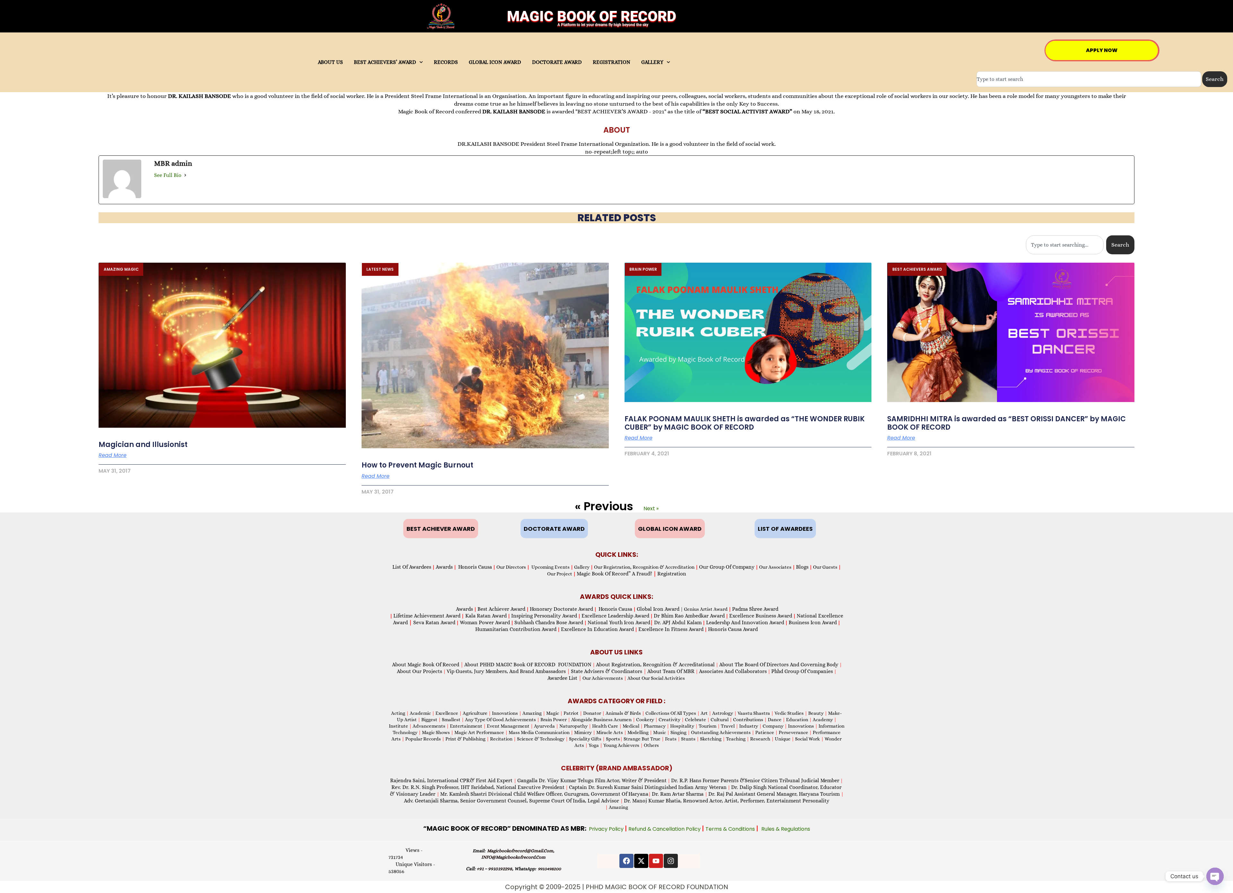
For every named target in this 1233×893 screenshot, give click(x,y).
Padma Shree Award (755, 609)
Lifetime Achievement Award (426, 616)
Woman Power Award (485, 622)
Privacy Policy (607, 829)
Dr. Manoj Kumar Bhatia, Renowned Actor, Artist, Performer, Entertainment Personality (726, 801)
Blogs (802, 567)
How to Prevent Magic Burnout (417, 465)
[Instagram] (671, 861)
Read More (113, 455)
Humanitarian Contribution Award (515, 629)
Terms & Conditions (730, 829)
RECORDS (446, 62)
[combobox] (1088, 79)
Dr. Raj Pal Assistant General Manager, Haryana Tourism (774, 794)
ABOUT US (330, 62)
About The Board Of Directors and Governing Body (778, 664)
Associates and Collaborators (733, 671)
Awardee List (564, 678)
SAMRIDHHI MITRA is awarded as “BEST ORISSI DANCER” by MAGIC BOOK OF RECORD (1006, 423)
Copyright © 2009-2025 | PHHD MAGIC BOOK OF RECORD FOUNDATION (616, 886)
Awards (444, 567)
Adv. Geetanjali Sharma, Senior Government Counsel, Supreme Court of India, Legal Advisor (512, 801)
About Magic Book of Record (427, 664)
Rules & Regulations (785, 829)
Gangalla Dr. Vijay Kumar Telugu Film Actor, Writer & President (592, 780)
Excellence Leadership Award (615, 616)
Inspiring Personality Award (544, 616)
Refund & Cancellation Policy (665, 829)
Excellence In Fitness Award (671, 629)
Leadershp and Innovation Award (745, 622)
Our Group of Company (727, 567)
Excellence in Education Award (597, 629)
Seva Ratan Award (433, 622)
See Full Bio (167, 175)
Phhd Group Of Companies (802, 671)
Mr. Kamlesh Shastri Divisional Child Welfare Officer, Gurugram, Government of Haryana (544, 794)
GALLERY (652, 62)
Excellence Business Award (760, 616)
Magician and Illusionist (143, 445)
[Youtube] (656, 861)
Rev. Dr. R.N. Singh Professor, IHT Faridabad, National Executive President (477, 787)
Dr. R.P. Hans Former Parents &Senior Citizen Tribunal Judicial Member (755, 780)
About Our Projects (419, 671)
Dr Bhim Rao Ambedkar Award (689, 616)
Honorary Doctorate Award (561, 609)
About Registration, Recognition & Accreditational (655, 664)
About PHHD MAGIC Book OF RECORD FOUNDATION (527, 664)
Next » (651, 508)
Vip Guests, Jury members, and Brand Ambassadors (508, 671)
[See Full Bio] (185, 175)
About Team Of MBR (671, 671)
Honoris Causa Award (733, 629)
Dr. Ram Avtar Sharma (678, 794)
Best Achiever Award (501, 609)
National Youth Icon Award (620, 622)
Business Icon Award (813, 622)
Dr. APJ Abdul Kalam (678, 622)
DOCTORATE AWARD (557, 62)
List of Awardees (411, 567)
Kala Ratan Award (485, 616)
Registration (671, 574)
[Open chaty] (1215, 876)
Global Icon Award (658, 609)
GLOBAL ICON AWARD (495, 62)
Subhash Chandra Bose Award (548, 622)
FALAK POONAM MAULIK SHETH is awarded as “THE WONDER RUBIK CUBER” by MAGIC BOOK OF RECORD (745, 423)
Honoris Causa (475, 567)
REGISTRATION (611, 62)
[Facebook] (626, 861)
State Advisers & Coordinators (608, 671)
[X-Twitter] (641, 861)
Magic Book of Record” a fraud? (616, 574)
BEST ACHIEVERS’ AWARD (385, 62)
